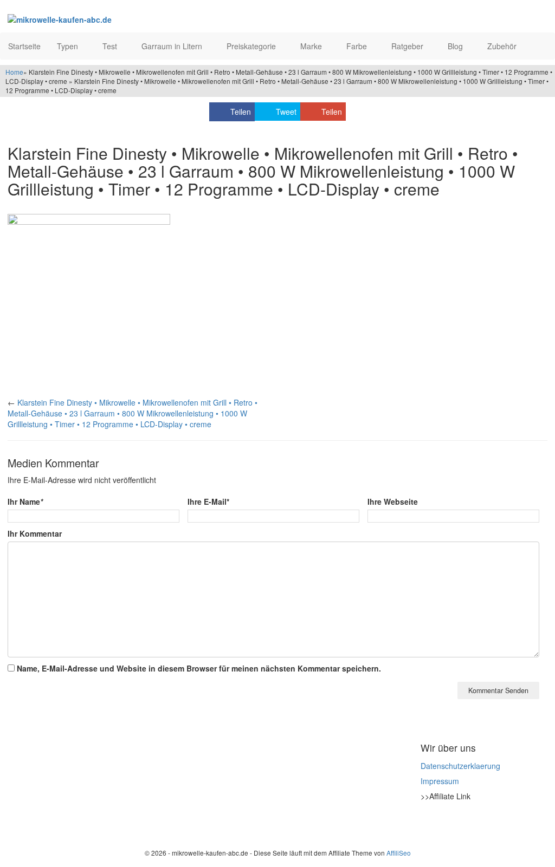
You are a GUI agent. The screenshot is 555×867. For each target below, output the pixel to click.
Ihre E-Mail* (208, 501)
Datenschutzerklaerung (460, 765)
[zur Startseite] (120, 19)
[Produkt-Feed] (428, 823)
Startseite (24, 46)
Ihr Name (25, 501)
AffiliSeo (398, 852)
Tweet (286, 111)
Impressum (440, 780)
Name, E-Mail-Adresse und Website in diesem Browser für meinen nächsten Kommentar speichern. (199, 668)
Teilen (240, 111)
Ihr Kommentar (35, 533)
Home (14, 71)
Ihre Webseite (392, 501)
